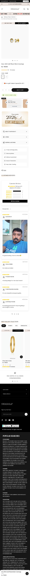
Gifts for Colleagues (16, 534)
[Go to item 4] (17, 60)
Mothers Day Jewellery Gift (10, 560)
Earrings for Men (7, 474)
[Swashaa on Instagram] (6, 420)
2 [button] (14, 314)
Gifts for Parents (20, 543)
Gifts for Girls (6, 510)
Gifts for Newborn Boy (17, 552)
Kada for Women (18, 441)
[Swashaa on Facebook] (2, 420)
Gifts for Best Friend (8, 503)
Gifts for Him (6, 501)
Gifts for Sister (13, 515)
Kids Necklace (21, 494)
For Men (5, 468)
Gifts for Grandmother (17, 510)
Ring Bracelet (18, 443)
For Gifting (6, 499)
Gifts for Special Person (9, 545)
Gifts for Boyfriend (19, 520)
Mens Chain (20, 472)
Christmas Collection (18, 569)
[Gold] (2, 77)
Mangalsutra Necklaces (9, 448)
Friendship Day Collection (18, 562)
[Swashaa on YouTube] (9, 420)
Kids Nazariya (6, 496)
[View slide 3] (16, 381)
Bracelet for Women (8, 441)
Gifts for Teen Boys (21, 532)
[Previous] (1, 4)
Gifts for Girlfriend (19, 508)
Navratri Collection (15, 567)
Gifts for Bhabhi (19, 504)
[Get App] (10, 426)
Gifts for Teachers (13, 546)
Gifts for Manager (16, 541)
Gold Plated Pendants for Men (14, 484)
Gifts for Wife (11, 518)
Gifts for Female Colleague (19, 506)
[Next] (28, 4)
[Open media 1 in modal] (26, 24)
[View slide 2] (14, 381)
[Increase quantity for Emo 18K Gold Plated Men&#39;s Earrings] (8, 90)
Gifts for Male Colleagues (12, 525)
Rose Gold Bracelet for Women (11, 451)
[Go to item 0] (12, 60)
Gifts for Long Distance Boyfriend (12, 522)
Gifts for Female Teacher (13, 517)
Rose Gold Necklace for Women (15, 455)
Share (4, 170)
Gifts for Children (22, 548)
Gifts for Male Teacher (9, 532)
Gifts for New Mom (16, 513)
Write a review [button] (15, 201)
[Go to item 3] (16, 60)
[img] (6, 214)
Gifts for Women (20, 518)
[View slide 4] (17, 381)
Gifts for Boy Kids (8, 550)
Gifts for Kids (21, 501)
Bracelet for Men (13, 470)
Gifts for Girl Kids (18, 550)
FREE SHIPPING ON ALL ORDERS (15, 376)
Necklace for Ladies (22, 448)
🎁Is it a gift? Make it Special (14, 83)
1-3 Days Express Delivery (15, 378)
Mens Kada (5, 470)
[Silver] (6, 77)
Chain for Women (12, 444)
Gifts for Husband (15, 529)
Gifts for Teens (23, 546)
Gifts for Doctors (15, 536)
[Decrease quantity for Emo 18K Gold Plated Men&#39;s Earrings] (2, 90)
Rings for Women (7, 450)
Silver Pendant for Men (11, 482)
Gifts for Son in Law (19, 531)
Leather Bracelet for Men (19, 474)
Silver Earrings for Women (10, 460)
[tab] (3, 325)
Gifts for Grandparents (16, 539)
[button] (9, 191)
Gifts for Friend (13, 538)
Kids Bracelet (6, 494)
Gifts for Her (13, 501)
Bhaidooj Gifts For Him (14, 565)
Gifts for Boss (6, 534)
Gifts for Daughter (8, 508)
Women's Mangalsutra (21, 446)
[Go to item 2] (14, 60)
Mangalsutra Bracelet (9, 446)
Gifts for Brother (11, 524)
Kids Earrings (14, 494)
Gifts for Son (9, 531)
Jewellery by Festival (9, 557)
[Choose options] (21, 356)
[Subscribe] (26, 414)
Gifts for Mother (13, 511)
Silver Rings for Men (13, 481)
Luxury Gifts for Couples (10, 548)
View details (14, 106)
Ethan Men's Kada (7, 361)
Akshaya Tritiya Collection (9, 17)
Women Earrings (22, 444)
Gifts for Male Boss (8, 520)
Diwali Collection (19, 564)
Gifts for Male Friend (8, 504)
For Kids (5, 493)
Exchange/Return (4, 1)
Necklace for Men (7, 475)
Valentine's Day (22, 558)
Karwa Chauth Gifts (8, 564)
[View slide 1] (12, 381)
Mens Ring (15, 475)
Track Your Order (12, 1)
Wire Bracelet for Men (14, 477)
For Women (6, 439)
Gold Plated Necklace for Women (11, 457)
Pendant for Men (12, 472)
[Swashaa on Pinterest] (13, 420)
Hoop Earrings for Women (14, 464)
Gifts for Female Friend (20, 503)
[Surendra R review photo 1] (15, 236)
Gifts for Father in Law (13, 527)
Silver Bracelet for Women (20, 450)
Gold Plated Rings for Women (17, 458)
